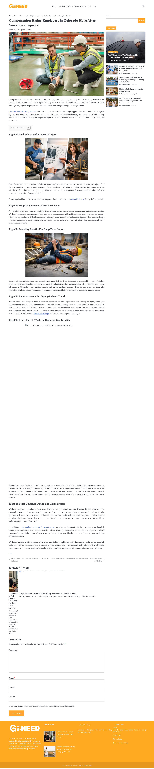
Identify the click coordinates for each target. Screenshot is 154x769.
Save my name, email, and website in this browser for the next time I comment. (42, 706)
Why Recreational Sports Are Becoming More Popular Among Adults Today (131, 79)
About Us (116, 731)
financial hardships (41, 313)
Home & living (80, 6)
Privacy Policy (118, 739)
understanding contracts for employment (37, 527)
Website (12, 697)
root (81, 732)
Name (12, 678)
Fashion (70, 6)
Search (108, 16)
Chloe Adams (26, 30)
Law (94, 6)
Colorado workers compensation (22, 111)
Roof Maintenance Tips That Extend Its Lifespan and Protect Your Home (123, 56)
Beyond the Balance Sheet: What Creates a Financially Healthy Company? (131, 68)
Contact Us (116, 735)
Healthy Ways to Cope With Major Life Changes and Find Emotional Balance (130, 101)
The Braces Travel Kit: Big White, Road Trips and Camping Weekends (66, 749)
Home (54, 6)
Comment (13, 650)
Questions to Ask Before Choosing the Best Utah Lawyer (13, 600)
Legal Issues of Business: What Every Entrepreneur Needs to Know (48, 593)
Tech (89, 6)
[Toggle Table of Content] (27, 128)
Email (12, 687)
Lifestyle (61, 6)
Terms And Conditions (120, 743)
